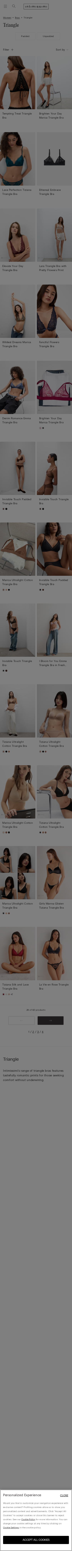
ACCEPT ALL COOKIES (36, 1540)
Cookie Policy (28, 1519)
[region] (36, 1520)
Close (64, 1495)
